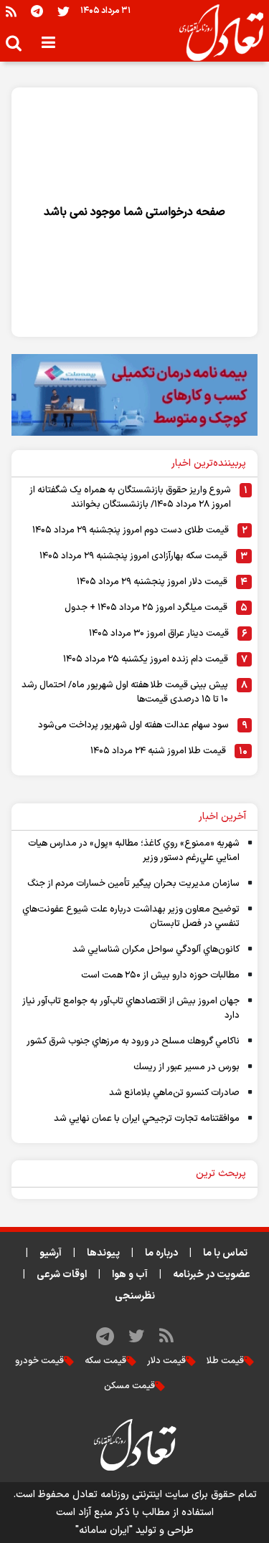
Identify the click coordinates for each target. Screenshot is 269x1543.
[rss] (11, 11)
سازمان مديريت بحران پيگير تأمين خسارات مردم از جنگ (133, 883)
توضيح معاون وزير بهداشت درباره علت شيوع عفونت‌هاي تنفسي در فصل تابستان (131, 916)
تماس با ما (225, 1253)
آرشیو (50, 1253)
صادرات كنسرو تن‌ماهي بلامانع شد (174, 1093)
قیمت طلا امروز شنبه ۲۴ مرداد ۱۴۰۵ (158, 751)
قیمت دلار (166, 1361)
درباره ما (161, 1253)
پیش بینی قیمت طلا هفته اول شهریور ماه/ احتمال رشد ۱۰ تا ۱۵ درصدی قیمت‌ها (125, 692)
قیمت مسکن (129, 1386)
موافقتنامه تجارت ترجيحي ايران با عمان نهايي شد (147, 1119)
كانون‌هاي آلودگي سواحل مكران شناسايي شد (156, 949)
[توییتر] (63, 11)
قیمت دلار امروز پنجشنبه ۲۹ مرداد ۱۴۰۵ (152, 582)
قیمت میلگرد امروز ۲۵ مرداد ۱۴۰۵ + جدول (146, 608)
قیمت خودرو (39, 1361)
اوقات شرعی (62, 1274)
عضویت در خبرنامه (211, 1274)
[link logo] (215, 33)
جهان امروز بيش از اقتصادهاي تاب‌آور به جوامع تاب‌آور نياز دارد (131, 1008)
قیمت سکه (105, 1361)
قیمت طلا (225, 1361)
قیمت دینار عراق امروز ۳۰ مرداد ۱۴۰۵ (159, 633)
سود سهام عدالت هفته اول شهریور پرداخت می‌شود (133, 725)
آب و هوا (130, 1274)
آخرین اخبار (222, 816)
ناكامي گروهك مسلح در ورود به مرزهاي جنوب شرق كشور (133, 1041)
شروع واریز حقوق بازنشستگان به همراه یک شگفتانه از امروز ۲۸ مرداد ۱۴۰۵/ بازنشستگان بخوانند (130, 497)
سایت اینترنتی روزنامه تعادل (130, 1494)
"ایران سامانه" (104, 1530)
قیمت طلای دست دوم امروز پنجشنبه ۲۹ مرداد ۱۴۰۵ (130, 530)
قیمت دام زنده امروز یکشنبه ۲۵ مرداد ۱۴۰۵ (145, 659)
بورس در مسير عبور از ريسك (186, 1067)
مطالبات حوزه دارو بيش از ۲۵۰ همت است (160, 975)
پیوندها (103, 1253)
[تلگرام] (37, 11)
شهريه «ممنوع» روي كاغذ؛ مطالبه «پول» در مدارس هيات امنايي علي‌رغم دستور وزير (134, 850)
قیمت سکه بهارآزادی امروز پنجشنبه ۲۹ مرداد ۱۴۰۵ (133, 556)
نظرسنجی (135, 1296)
